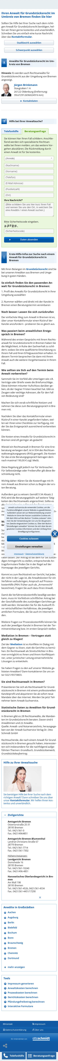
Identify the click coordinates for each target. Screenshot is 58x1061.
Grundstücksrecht (37, 269)
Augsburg (13, 917)
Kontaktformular (22, 36)
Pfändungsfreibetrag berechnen (26, 1001)
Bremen (12, 948)
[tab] (29, 42)
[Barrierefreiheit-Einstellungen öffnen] (55, 534)
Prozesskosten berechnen (22, 992)
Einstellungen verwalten (29, 546)
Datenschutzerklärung (34, 553)
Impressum (19, 553)
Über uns (39, 1029)
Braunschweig (15, 942)
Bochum (12, 932)
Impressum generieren (21, 983)
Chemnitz (13, 953)
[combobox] (29, 158)
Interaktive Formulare (20, 1006)
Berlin (11, 922)
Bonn (11, 937)
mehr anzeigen (16, 967)
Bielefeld (12, 927)
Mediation (16, 644)
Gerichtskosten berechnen (23, 997)
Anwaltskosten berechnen (23, 988)
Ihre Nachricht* (13, 200)
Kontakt (9, 1024)
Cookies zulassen (29, 538)
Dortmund (13, 958)
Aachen (12, 912)
